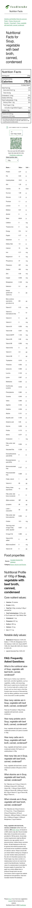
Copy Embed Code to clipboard (17, 127)
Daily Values (15, 830)
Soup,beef (13, 23)
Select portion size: (11, 157)
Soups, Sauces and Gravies (18, 564)
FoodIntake (23, 905)
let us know (9, 900)
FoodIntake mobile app (16, 155)
